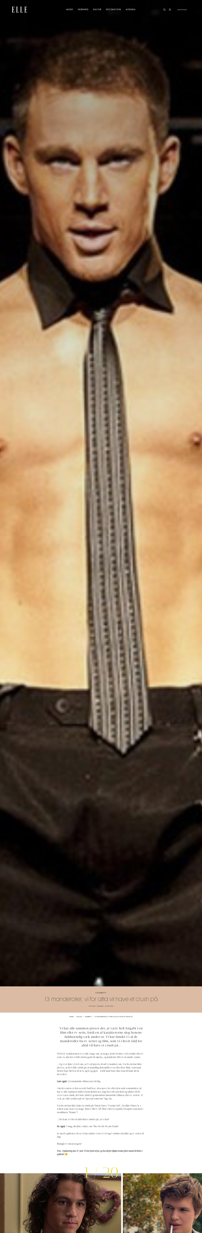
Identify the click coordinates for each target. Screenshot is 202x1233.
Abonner (182, 9)
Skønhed (83, 10)
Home (71, 1016)
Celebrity (101, 993)
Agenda (131, 10)
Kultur (97, 10)
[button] (126, 1173)
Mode (69, 10)
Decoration (113, 10)
